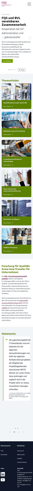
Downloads (4, 450)
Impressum (20, 446)
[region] (16, 37)
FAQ (2, 446)
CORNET (5, 304)
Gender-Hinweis (22, 458)
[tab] (8, 65)
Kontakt (19, 454)
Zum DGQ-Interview (9, 57)
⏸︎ (21, 65)
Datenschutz (21, 450)
